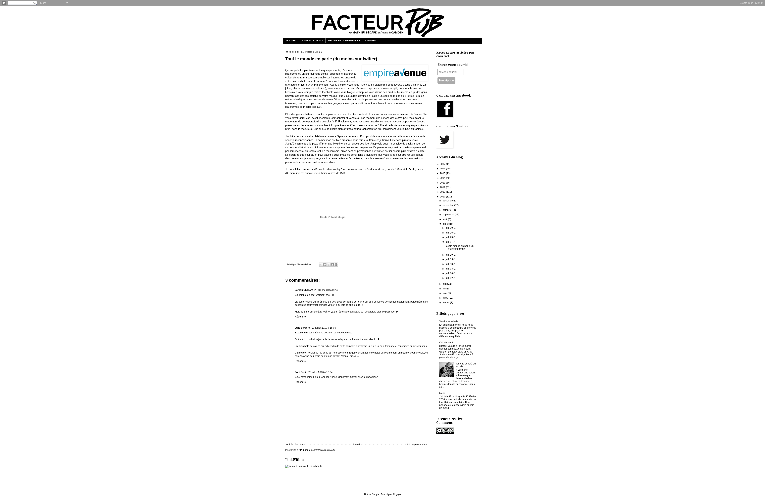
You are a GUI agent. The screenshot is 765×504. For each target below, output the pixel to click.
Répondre (300, 316)
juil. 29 (449, 228)
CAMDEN (370, 40)
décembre (448, 200)
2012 (443, 187)
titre (297, 173)
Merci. (442, 393)
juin (445, 283)
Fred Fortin (301, 372)
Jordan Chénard (304, 290)
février (446, 302)
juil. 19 (449, 254)
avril (445, 293)
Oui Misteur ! (446, 342)
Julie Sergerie (303, 327)
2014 (443, 178)
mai (445, 288)
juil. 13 (449, 264)
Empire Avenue (309, 70)
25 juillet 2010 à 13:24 (320, 372)
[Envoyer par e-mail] (321, 265)
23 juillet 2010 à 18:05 (324, 327)
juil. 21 (449, 242)
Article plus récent (296, 444)
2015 (443, 173)
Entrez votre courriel (452, 64)
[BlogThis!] (325, 265)
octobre (447, 210)
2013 (443, 182)
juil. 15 (449, 259)
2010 (443, 196)
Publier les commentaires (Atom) (317, 450)
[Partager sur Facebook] (332, 265)
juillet (446, 224)
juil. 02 (449, 278)
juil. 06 (449, 273)
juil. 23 (449, 237)
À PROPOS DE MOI (312, 40)
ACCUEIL (290, 40)
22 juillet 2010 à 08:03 (326, 290)
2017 (443, 164)
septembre (449, 214)
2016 (443, 168)
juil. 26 (449, 232)
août (445, 219)
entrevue (352, 169)
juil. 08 (449, 268)
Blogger (396, 494)
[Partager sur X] (329, 265)
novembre (448, 205)
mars (446, 297)
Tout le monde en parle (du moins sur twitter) (459, 247)
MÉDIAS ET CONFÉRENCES (344, 40)
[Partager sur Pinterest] (336, 265)
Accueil (356, 444)
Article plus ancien (417, 444)
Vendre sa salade (448, 321)
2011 (443, 191)
